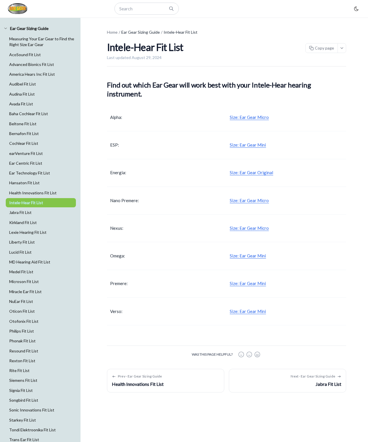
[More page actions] (342, 48)
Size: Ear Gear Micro (249, 117)
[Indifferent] (249, 354)
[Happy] (257, 354)
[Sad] (241, 354)
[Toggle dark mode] (356, 9)
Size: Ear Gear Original (251, 172)
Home (112, 32)
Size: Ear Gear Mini (248, 144)
